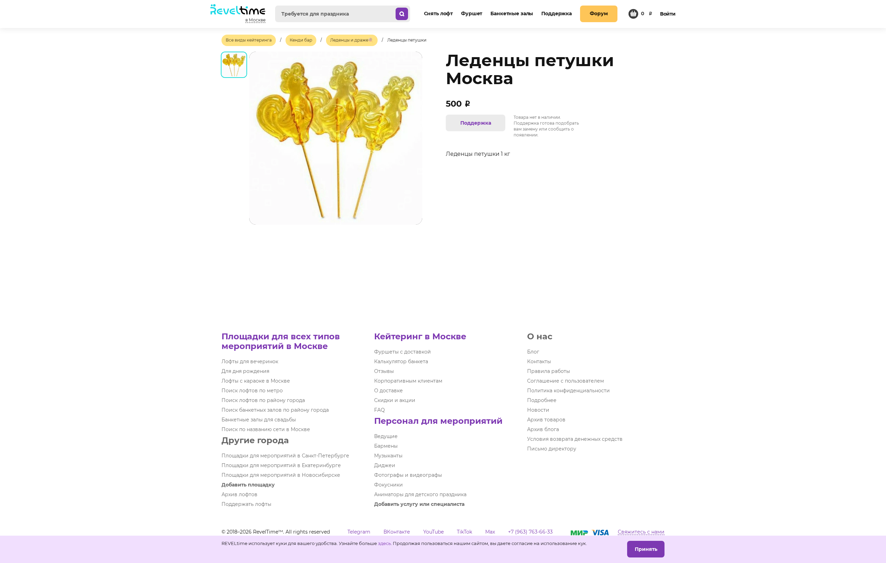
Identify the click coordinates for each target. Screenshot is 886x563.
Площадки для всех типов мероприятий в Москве (281, 341)
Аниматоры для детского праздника (420, 494)
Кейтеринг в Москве (420, 336)
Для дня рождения (245, 371)
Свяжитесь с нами (641, 532)
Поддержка (556, 13)
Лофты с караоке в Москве (256, 381)
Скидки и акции (394, 400)
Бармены (386, 446)
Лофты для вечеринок (250, 361)
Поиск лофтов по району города (263, 400)
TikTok (464, 532)
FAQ (379, 410)
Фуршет (471, 13)
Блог (533, 352)
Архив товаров (546, 420)
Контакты (539, 361)
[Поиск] (402, 14)
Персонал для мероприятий (438, 421)
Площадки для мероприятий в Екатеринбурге (281, 465)
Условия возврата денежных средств (575, 439)
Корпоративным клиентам (408, 381)
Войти (668, 14)
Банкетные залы (511, 13)
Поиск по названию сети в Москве (266, 429)
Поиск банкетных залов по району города (275, 410)
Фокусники (388, 485)
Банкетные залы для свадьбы (259, 420)
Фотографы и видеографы (408, 475)
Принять (646, 549)
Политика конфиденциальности (568, 390)
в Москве (255, 20)
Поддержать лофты (246, 504)
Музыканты (388, 456)
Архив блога (543, 429)
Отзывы (384, 371)
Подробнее (542, 400)
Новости (538, 410)
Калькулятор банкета (401, 361)
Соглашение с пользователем (565, 381)
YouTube (433, 532)
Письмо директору (551, 449)
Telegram (358, 532)
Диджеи (384, 465)
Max (490, 532)
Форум (598, 13)
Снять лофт (438, 13)
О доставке (388, 390)
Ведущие (386, 436)
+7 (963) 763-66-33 (530, 532)
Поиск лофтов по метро (252, 390)
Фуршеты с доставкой (402, 352)
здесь (384, 543)
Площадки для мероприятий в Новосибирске (281, 475)
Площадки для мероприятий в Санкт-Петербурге (285, 456)
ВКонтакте (396, 532)
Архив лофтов (239, 494)
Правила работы (548, 371)
